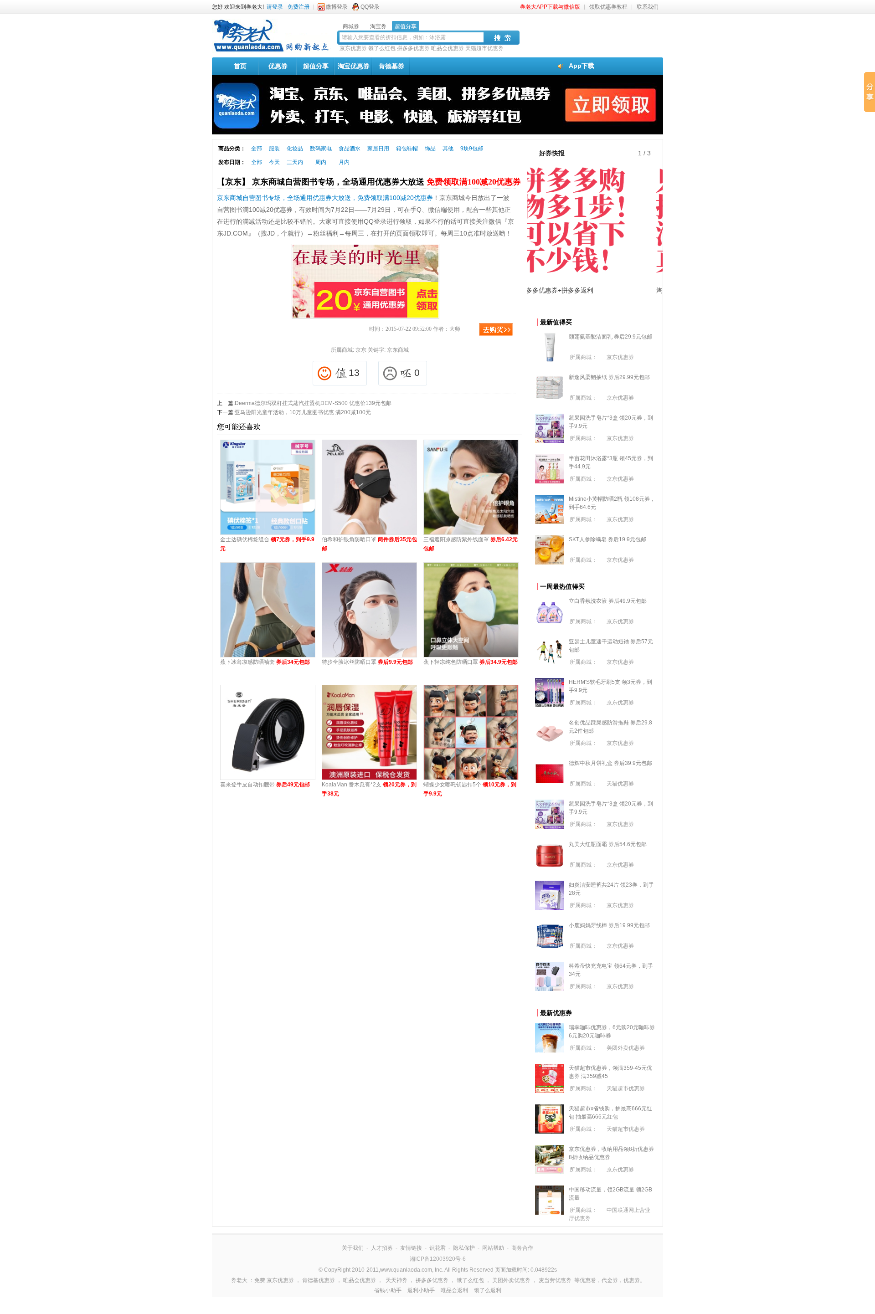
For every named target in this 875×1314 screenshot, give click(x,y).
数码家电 (321, 148)
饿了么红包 (382, 48)
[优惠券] (271, 51)
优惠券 (278, 66)
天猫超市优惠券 (484, 48)
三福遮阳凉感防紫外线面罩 (470, 544)
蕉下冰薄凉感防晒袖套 (265, 662)
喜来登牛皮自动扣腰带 (265, 784)
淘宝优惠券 (354, 66)
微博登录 (337, 7)
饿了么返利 (487, 1290)
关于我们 (353, 1248)
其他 (448, 148)
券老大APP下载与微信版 (550, 7)
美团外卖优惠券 (626, 1048)
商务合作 (522, 1248)
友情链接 (411, 1248)
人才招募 (382, 1248)
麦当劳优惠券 (555, 1280)
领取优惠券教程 (608, 7)
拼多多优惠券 (413, 48)
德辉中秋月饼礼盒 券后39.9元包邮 (610, 763)
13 (354, 372)
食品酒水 (349, 148)
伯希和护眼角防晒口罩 (369, 544)
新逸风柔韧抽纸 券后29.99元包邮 (609, 377)
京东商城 (398, 350)
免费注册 (298, 7)
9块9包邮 (471, 148)
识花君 (437, 1248)
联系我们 (648, 7)
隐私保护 (464, 1248)
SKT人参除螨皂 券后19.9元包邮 (607, 539)
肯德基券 (391, 66)
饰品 (430, 148)
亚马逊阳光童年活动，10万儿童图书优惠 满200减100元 (303, 412)
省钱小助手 (387, 1290)
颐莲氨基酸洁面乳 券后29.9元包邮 (610, 337)
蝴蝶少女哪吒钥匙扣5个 (469, 789)
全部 (256, 148)
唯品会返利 (454, 1290)
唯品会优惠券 (447, 48)
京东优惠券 (353, 48)
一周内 (318, 162)
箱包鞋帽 (407, 148)
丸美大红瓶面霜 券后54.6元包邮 (608, 844)
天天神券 (396, 1280)
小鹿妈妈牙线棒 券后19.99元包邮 (609, 925)
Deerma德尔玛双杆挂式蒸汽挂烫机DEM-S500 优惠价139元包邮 (313, 403)
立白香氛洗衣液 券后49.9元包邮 (608, 601)
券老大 (239, 1280)
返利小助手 (421, 1290)
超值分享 (316, 66)
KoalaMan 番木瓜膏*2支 (369, 789)
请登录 (275, 7)
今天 (274, 162)
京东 (360, 350)
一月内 (341, 162)
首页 (240, 66)
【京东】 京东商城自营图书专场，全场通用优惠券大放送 (369, 181)
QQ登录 (370, 7)
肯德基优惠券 (318, 1280)
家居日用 (378, 148)
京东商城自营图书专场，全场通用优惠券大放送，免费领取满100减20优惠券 (325, 197)
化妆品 (295, 148)
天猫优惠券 (620, 783)
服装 (274, 148)
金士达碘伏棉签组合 (267, 544)
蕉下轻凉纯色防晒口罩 (470, 662)
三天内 (295, 162)
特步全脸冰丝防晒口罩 (367, 662)
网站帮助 (493, 1248)
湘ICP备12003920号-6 (438, 1259)
